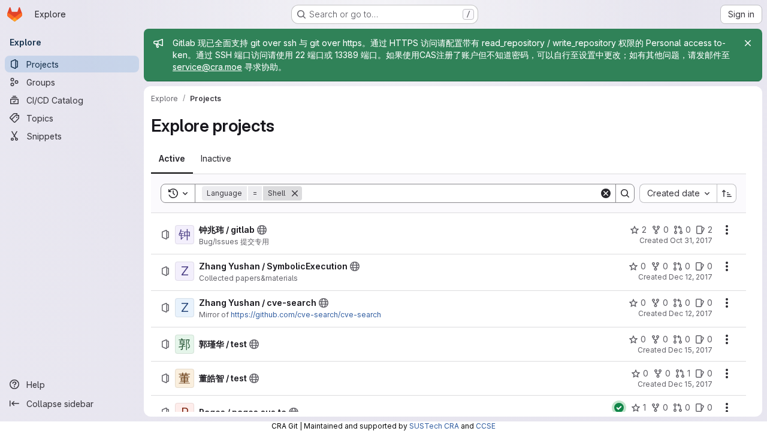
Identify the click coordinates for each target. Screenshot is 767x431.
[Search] (625, 193)
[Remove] (295, 193)
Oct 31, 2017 (691, 240)
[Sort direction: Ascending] (726, 193)
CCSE (486, 425)
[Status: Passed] (619, 407)
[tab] (172, 159)
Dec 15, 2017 (690, 349)
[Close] (748, 43)
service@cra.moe (207, 67)
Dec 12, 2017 (690, 276)
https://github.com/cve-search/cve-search (306, 314)
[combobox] (678, 193)
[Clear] (606, 193)
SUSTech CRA (434, 425)
